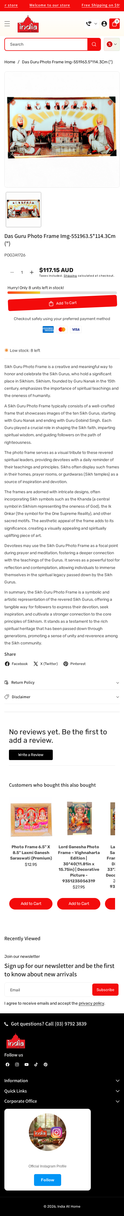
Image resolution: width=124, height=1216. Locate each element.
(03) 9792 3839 (71, 1023)
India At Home (68, 1206)
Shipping (70, 276)
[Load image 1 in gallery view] (23, 210)
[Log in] (104, 23)
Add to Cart (31, 903)
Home (9, 62)
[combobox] (52, 44)
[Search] (93, 44)
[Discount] (112, 44)
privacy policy (91, 1003)
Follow (47, 1180)
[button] (8, 23)
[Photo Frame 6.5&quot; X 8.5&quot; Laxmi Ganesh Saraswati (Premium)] (30, 819)
